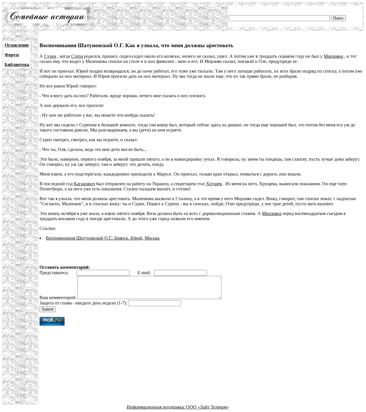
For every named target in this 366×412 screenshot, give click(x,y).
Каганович (84, 183)
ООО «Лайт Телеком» (207, 407)
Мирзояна (333, 56)
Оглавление (17, 45)
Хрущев (214, 183)
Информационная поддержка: (156, 407)
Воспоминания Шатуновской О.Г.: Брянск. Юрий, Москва (103, 238)
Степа (77, 56)
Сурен (50, 56)
